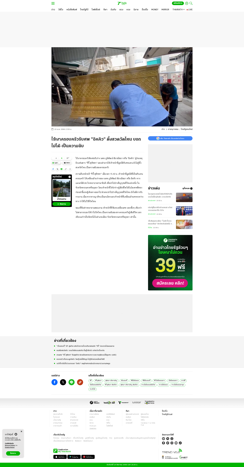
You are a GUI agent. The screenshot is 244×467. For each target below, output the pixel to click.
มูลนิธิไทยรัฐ (89, 438)
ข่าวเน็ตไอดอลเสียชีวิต (148, 385)
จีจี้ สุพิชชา (98, 380)
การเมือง (73, 417)
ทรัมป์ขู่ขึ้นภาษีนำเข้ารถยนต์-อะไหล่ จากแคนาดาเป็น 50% (160, 209)
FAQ (110, 438)
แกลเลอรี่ (129, 423)
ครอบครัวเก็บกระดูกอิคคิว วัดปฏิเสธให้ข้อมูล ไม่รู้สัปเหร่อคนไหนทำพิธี (81, 359)
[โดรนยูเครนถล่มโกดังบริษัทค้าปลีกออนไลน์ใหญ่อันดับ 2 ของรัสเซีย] (184, 197)
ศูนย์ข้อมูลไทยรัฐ (101, 438)
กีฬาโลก (129, 420)
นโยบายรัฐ (57, 420)
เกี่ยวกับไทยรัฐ (78, 438)
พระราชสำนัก (58, 414)
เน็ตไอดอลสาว (173, 380)
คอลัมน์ (92, 417)
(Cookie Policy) (10, 447)
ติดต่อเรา (78, 441)
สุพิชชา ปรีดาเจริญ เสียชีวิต (129, 385)
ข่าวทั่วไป (92, 389)
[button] (53, 169)
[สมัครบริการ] (170, 262)
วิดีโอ (108, 423)
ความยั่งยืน (74, 426)
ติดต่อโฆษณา (88, 441)
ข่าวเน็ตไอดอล (163, 385)
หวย (107, 420)
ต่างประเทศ (151, 200)
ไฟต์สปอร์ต (145, 417)
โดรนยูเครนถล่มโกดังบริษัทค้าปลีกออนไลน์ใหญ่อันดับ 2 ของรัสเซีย (160, 195)
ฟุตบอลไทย (145, 414)
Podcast (93, 426)
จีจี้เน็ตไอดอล (135, 380)
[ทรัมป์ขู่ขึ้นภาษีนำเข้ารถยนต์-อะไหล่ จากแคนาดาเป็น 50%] (184, 211)
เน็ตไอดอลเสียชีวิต (95, 385)
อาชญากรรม (173, 129)
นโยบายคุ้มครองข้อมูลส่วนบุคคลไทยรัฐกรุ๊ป (141, 438)
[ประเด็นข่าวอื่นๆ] (69, 177)
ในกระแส (56, 417)
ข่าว (163, 129)
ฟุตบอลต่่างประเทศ (132, 414)
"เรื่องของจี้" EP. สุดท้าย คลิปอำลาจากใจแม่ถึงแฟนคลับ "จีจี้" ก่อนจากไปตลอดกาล (85, 346)
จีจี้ (90, 380)
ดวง (91, 420)
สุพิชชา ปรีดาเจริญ (111, 380)
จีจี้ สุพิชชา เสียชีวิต (111, 385)
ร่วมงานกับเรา (66, 438)
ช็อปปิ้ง (164, 411)
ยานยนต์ (73, 423)
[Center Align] (21, 431)
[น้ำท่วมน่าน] (61, 188)
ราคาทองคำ (57, 426)
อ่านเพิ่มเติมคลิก (10, 444)
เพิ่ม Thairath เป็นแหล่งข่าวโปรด (172, 138)
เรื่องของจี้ (124, 380)
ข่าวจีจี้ (183, 380)
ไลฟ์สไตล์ (109, 426)
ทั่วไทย (150, 227)
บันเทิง (108, 417)
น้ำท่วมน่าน (61, 199)
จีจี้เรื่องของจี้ (146, 380)
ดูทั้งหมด (186, 188)
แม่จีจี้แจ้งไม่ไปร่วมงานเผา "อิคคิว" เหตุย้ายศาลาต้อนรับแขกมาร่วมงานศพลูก (83, 364)
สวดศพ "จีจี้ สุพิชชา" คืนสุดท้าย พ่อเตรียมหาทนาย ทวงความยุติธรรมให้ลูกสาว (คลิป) (86, 355)
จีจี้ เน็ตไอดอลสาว (159, 380)
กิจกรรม (56, 438)
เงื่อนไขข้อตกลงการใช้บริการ (63, 441)
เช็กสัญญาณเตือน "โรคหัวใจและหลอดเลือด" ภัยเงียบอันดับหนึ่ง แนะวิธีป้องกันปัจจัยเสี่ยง (161, 222)
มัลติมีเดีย (93, 429)
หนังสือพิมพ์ (110, 414)
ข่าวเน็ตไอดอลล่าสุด (178, 385)
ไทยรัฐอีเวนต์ (167, 414)
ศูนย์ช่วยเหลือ (119, 438)
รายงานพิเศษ (94, 414)
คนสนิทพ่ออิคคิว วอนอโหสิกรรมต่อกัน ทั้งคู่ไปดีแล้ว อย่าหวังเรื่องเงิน (80, 350)
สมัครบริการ (178, 3)
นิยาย (92, 423)
